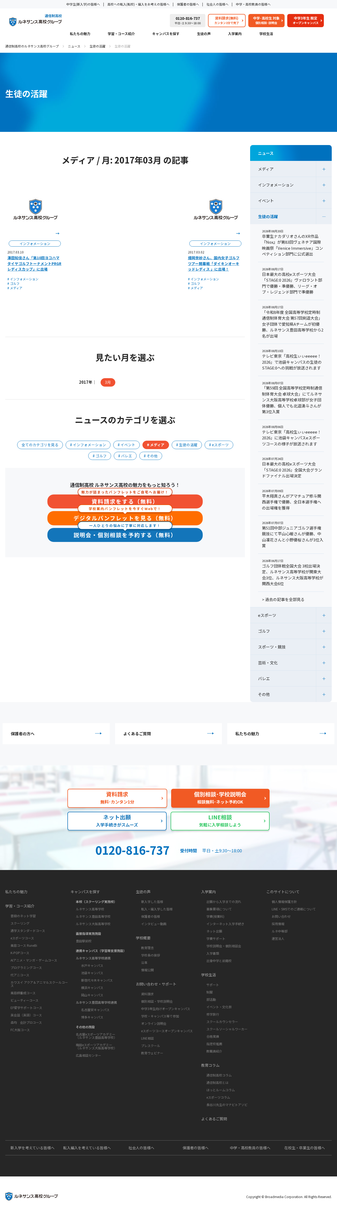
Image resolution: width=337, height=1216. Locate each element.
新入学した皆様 (152, 901)
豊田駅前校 (84, 941)
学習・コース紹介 (121, 34)
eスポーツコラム (218, 1097)
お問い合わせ (281, 916)
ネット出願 (214, 931)
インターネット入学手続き (225, 923)
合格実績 (212, 1036)
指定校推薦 (214, 1043)
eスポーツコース (22, 938)
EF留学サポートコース (26, 1007)
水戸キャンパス (92, 965)
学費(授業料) (215, 916)
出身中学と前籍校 (219, 960)
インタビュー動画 (153, 923)
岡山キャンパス (92, 995)
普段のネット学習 (23, 916)
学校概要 (143, 938)
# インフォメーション (22, 279)
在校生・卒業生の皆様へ (304, 1147)
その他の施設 (85, 1027)
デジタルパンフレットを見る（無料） (125, 516)
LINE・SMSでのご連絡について (294, 909)
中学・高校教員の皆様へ (253, 4)
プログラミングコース (26, 967)
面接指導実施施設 (88, 933)
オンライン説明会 (153, 1023)
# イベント (126, 444)
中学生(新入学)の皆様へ (83, 4)
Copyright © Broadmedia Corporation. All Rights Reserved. (289, 1196)
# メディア (14, 288)
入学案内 (235, 34)
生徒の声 (204, 34)
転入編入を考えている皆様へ (87, 1147)
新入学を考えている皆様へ (32, 1147)
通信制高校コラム (219, 1075)
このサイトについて (283, 891)
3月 (108, 382)
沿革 (144, 962)
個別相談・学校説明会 (157, 1001)
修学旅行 (212, 1014)
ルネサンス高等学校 (90, 909)
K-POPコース (20, 952)
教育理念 (147, 947)
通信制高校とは (217, 1082)
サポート (212, 984)
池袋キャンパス (92, 972)
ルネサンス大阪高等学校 (93, 923)
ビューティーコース (24, 1000)
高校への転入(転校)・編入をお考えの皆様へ (138, 4)
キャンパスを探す (166, 34)
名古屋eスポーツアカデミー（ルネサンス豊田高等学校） (96, 1036)
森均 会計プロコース (26, 1022)
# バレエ (125, 455)
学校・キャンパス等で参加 (160, 1016)
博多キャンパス (92, 1017)
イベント (266, 200)
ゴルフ (264, 631)
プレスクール (150, 1045)
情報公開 (147, 970)
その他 (264, 694)
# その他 (151, 455)
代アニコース (20, 975)
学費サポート (215, 938)
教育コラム (210, 1065)
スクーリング (20, 923)
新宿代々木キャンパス (97, 980)
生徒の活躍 (97, 46)
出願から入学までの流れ (223, 901)
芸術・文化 (268, 662)
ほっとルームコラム (220, 1090)
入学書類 (212, 953)
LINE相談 (147, 1038)
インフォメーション (276, 185)
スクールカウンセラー (222, 1021)
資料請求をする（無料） (125, 499)
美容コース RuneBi (24, 945)
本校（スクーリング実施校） (96, 901)
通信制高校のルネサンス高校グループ (32, 46)
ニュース (74, 46)
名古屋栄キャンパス (95, 1009)
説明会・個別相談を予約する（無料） (125, 533)
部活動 (211, 999)
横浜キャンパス (92, 987)
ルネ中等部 (280, 931)
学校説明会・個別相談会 (223, 946)
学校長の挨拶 (150, 955)
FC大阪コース (20, 1029)
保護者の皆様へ (188, 4)
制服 (209, 992)
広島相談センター (88, 1055)
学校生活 (266, 34)
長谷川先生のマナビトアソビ (226, 1104)
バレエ (264, 678)
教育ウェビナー (152, 1053)
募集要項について (219, 909)
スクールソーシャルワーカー (226, 1029)
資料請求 (147, 994)
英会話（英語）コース (26, 1015)
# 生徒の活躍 (186, 444)
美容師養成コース (23, 993)
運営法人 (278, 938)
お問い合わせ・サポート (156, 984)
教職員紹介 (214, 1051)
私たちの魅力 (80, 34)
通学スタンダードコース (28, 930)
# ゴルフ (13, 283)
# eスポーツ (219, 444)
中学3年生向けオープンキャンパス (165, 1008)
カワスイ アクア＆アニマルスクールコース (39, 984)
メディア (266, 169)
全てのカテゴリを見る (40, 444)
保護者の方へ (22, 733)
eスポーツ (267, 615)
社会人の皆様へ (217, 4)
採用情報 (278, 923)
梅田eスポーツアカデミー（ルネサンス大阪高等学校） (96, 1046)
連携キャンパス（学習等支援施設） (101, 950)
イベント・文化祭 (219, 1006)
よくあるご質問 (137, 733)
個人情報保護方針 (284, 901)
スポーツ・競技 (272, 647)
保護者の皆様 (150, 916)
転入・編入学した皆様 (157, 909)
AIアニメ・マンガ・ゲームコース (34, 960)
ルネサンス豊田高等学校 (93, 916)
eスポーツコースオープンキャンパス (167, 1030)
